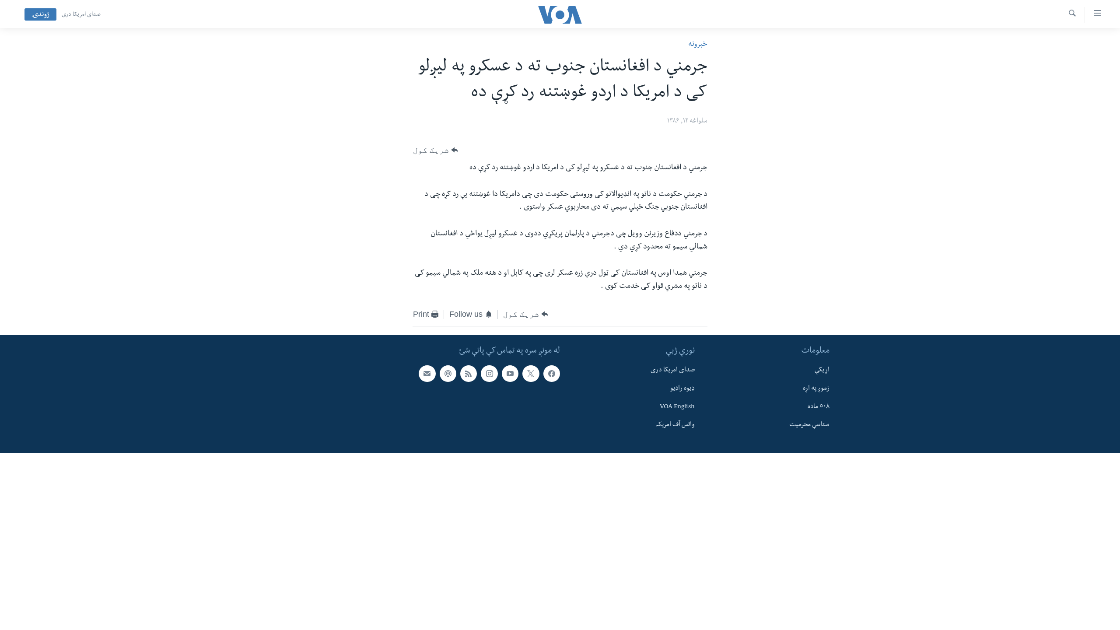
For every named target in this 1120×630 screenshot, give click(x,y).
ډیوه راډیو (682, 389)
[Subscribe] (427, 374)
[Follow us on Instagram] (489, 374)
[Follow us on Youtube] (510, 374)
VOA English (677, 407)
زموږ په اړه (816, 389)
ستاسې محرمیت (809, 426)
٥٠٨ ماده (819, 407)
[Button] (435, 150)
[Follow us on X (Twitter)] (530, 374)
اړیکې (822, 371)
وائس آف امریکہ (675, 426)
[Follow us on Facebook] (551, 374)
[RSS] (468, 374)
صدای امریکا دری (81, 14)
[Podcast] (448, 374)
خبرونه (697, 44)
